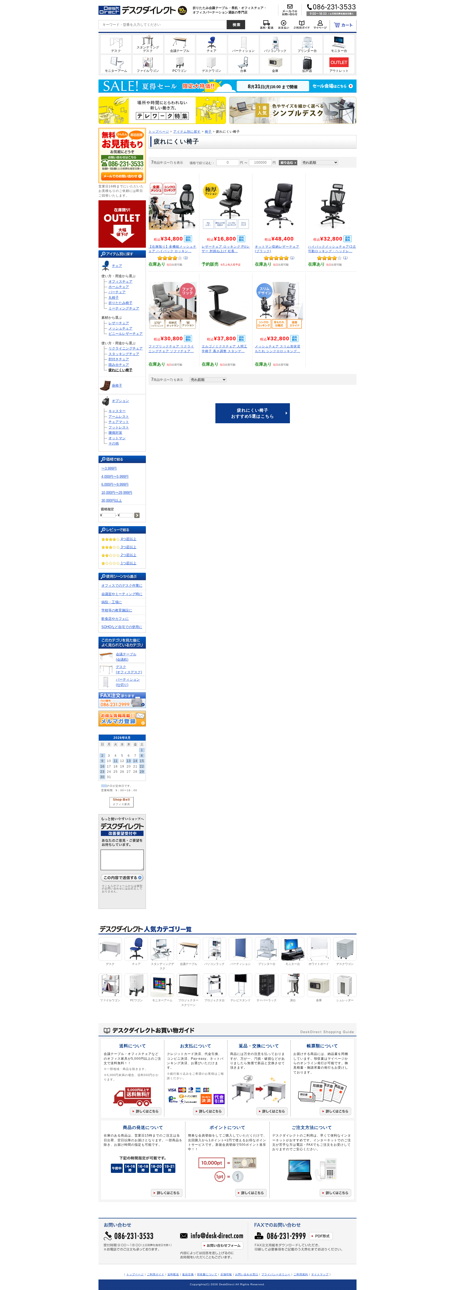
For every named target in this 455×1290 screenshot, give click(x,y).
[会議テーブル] (180, 44)
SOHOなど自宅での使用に (121, 627)
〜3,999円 (109, 468)
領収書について (207, 1274)
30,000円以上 (111, 500)
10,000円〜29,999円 (116, 493)
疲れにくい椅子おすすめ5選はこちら (252, 413)
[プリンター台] (307, 44)
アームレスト (118, 417)
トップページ (159, 131)
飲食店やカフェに (115, 619)
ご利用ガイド (155, 1274)
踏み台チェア (118, 365)
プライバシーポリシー (275, 1274)
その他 (113, 443)
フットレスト (118, 427)
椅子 (208, 131)
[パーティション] (243, 44)
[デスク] (116, 44)
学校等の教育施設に (116, 610)
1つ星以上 (128, 563)
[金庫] (275, 64)
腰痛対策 (115, 433)
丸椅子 (113, 298)
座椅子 (117, 385)
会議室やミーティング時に (121, 594)
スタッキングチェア (123, 354)
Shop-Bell (121, 799)
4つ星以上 (128, 539)
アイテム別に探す (187, 131)
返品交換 (188, 1274)
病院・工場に (111, 602)
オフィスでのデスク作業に (121, 585)
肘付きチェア (118, 359)
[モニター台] (339, 44)
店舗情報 (226, 1274)
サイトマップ (320, 1274)
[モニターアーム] (116, 64)
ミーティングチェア (123, 308)
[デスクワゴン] (211, 64)
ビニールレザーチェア (125, 334)
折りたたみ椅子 (120, 303)
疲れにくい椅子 (120, 370)
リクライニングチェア (125, 348)
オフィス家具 (121, 804)
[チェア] (211, 44)
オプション (120, 401)
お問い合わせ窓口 (246, 1274)
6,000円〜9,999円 (114, 484)
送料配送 (173, 1274)
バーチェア (117, 292)
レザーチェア (118, 323)
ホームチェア (118, 287)
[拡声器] (307, 64)
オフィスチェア (120, 281)
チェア (117, 266)
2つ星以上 (128, 555)
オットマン (117, 438)
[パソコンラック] (275, 44)
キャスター (117, 411)
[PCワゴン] (180, 64)
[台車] (243, 64)
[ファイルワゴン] (148, 64)
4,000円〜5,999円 (114, 477)
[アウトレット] (339, 64)
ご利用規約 (301, 1274)
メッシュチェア (120, 328)
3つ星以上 (128, 547)
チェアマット (118, 422)
